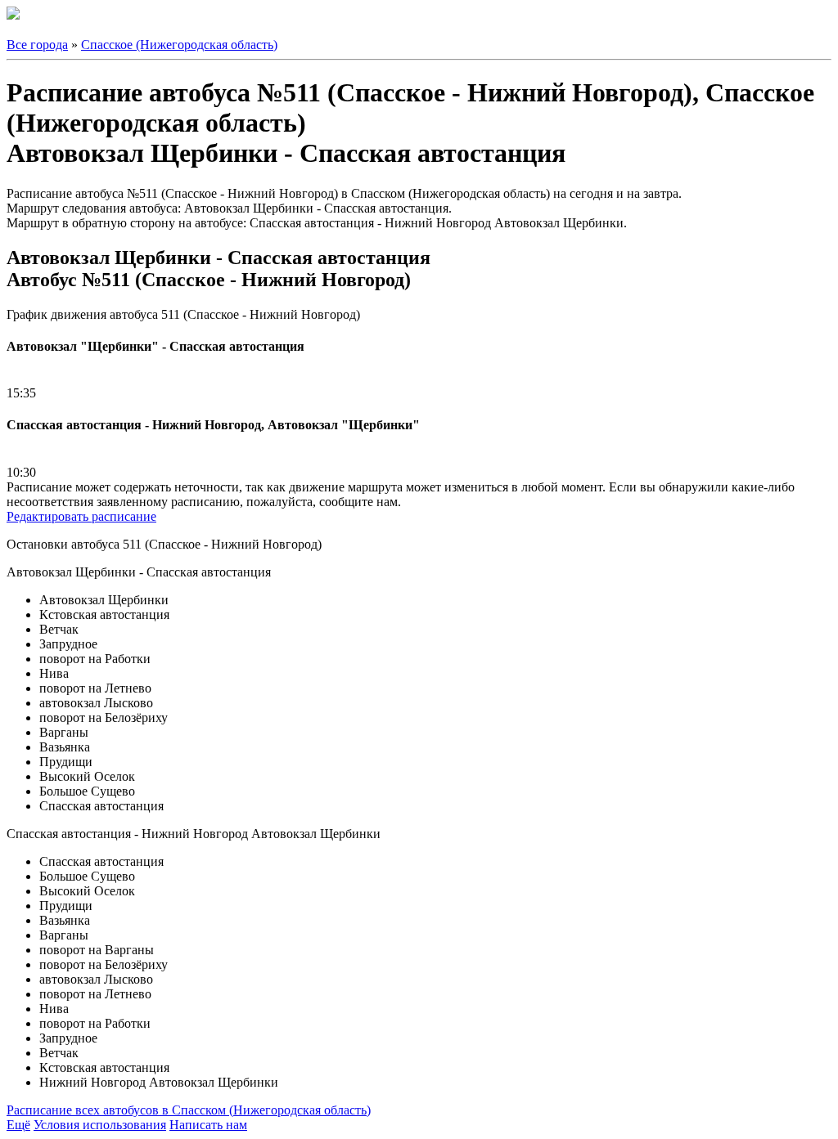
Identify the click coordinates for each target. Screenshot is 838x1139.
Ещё (18, 1125)
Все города (37, 45)
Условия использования (100, 1125)
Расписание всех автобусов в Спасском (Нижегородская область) (189, 1110)
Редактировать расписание (81, 516)
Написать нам (208, 1125)
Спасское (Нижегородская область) (179, 45)
